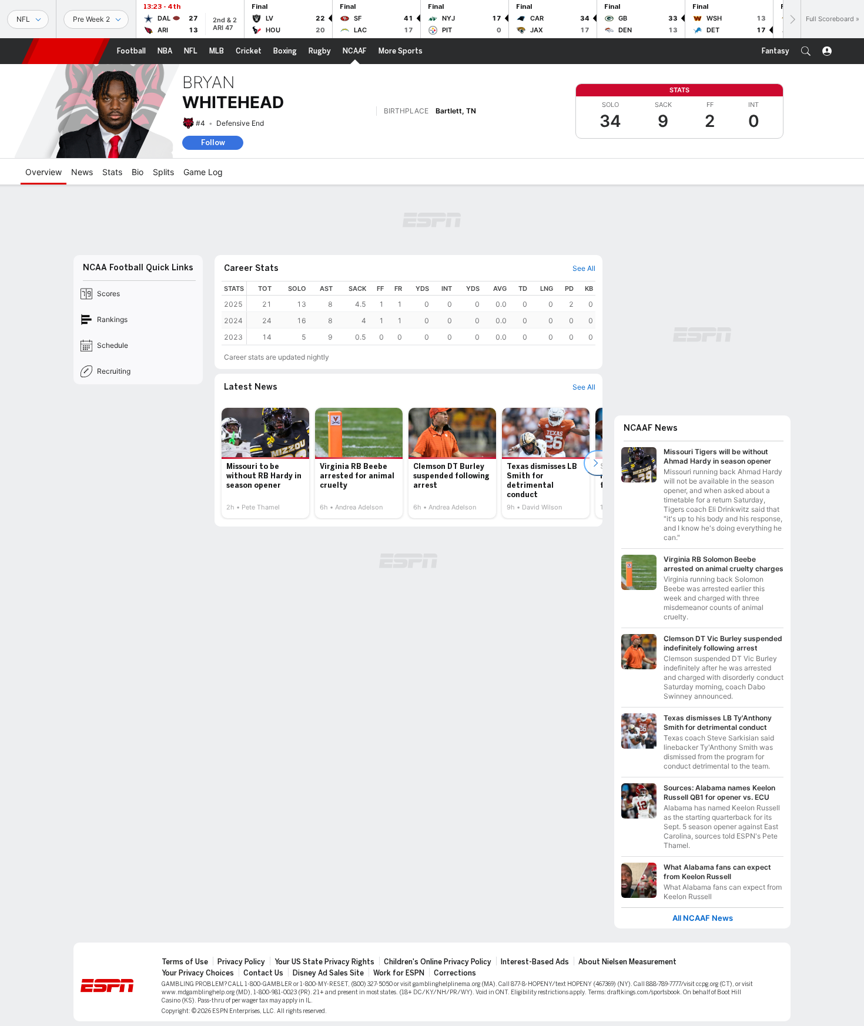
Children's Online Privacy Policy (437, 962)
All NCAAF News (702, 918)
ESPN (66, 51)
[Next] (792, 19)
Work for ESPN (398, 973)
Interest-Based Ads (535, 962)
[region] (421, 313)
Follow (213, 142)
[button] (806, 51)
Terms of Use (185, 962)
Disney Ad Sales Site (328, 973)
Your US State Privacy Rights (324, 962)
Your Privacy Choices (198, 973)
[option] (265, 463)
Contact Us (263, 973)
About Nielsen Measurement (627, 962)
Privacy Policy (241, 962)
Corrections (455, 973)
